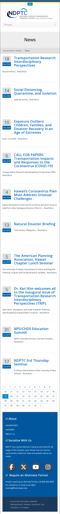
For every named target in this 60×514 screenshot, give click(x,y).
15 (35, 391)
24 (35, 396)
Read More (22, 71)
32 (29, 401)
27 (53, 396)
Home (18, 50)
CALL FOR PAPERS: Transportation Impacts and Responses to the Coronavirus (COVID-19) (34, 160)
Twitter (24, 467)
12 (17, 391)
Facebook (11, 467)
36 (53, 401)
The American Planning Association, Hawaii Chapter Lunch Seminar (33, 259)
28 (5, 401)
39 (17, 405)
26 (47, 396)
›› (41, 405)
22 (23, 396)
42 (35, 405)
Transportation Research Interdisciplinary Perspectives (35, 61)
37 (5, 405)
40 (23, 405)
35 (47, 401)
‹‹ (5, 387)
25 (41, 396)
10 (5, 391)
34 (41, 401)
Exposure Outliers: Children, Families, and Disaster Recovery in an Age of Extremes (33, 127)
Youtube (36, 467)
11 (11, 391)
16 (41, 391)
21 (17, 396)
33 (35, 401)
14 (29, 391)
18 (53, 391)
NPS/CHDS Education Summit (31, 330)
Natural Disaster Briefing (34, 223)
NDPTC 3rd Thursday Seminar (31, 362)
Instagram (48, 467)
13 (23, 391)
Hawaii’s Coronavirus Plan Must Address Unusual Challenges (35, 195)
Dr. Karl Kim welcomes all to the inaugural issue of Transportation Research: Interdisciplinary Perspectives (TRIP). (35, 296)
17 (47, 391)
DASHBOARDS (12, 425)
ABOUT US (10, 434)
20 (11, 396)
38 (11, 405)
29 (11, 401)
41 (29, 405)
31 (23, 401)
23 (29, 396)
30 (17, 401)
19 (5, 396)
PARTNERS (10, 429)
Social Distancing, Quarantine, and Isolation (35, 91)
